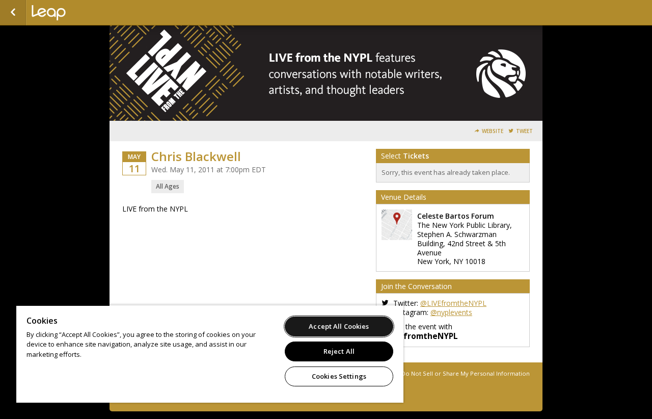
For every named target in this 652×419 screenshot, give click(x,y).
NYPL (82, 12)
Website (492, 131)
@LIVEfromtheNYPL (453, 303)
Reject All (339, 351)
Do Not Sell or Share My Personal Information (465, 373)
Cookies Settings (339, 376)
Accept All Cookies (339, 326)
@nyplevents (451, 312)
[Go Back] (13, 12)
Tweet (524, 131)
